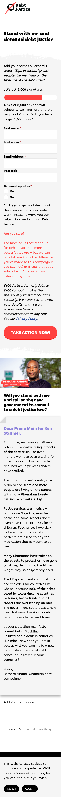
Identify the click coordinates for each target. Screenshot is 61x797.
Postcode (10, 171)
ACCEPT (30, 788)
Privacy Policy (26, 319)
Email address (15, 156)
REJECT (11, 788)
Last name (12, 142)
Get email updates (18, 186)
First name (12, 128)
